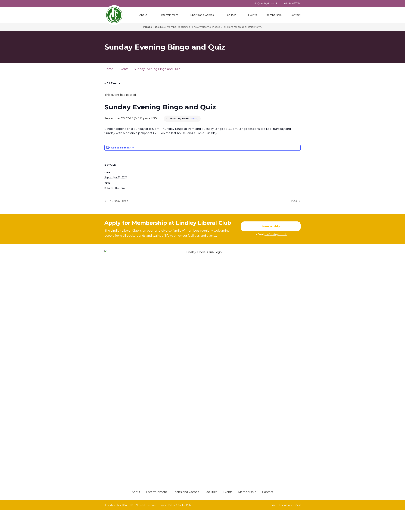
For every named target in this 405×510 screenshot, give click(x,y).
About (136, 492)
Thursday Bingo (117, 200)
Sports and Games (186, 492)
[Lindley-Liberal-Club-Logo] (114, 15)
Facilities (211, 492)
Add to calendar (121, 147)
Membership (247, 492)
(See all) (194, 118)
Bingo (294, 200)
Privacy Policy (167, 505)
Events (228, 492)
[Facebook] (297, 69)
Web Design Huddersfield (286, 505)
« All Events (112, 83)
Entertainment (156, 492)
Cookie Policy (185, 505)
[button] (149, 15)
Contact (267, 492)
